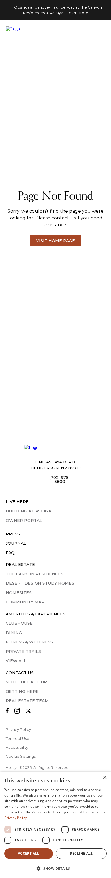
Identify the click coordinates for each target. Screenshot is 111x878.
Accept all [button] (28, 853)
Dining (14, 632)
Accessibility (17, 747)
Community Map (25, 602)
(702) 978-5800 (59, 480)
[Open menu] (98, 29)
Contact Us (20, 672)
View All (16, 660)
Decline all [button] (81, 853)
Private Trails (23, 651)
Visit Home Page (55, 240)
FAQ (10, 552)
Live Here (17, 501)
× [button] (104, 778)
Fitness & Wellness (29, 642)
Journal (16, 543)
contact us (64, 218)
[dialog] (55, 825)
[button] (55, 868)
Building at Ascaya (28, 511)
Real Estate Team (27, 700)
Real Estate (20, 564)
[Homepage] (29, 29)
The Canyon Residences (34, 574)
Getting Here (22, 691)
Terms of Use (17, 738)
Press (13, 534)
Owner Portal (24, 520)
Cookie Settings (21, 756)
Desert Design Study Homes (40, 583)
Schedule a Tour (26, 682)
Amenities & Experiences (35, 614)
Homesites (19, 592)
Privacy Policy (18, 729)
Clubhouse (19, 623)
